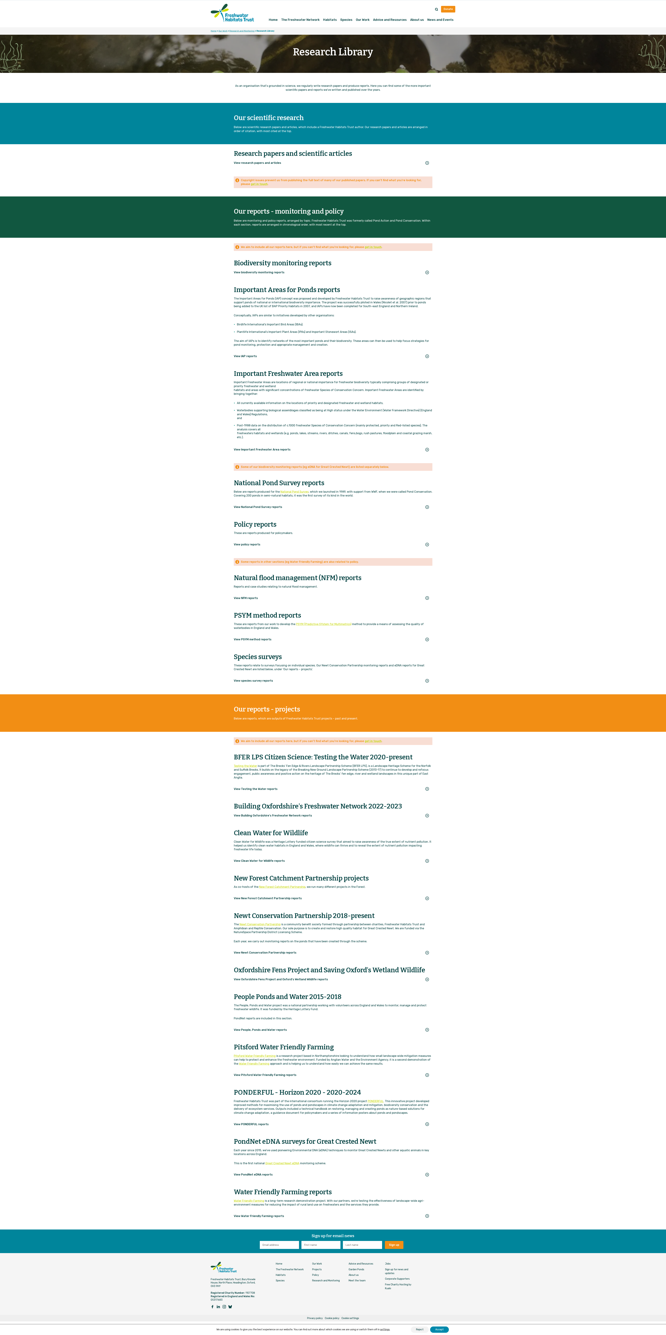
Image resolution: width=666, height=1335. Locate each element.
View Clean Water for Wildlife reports (259, 860)
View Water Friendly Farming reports (259, 1216)
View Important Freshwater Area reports (262, 449)
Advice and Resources (390, 20)
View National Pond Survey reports (258, 507)
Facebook (212, 1306)
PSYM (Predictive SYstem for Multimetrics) (323, 624)
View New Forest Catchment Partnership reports (268, 898)
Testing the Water (245, 766)
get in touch (259, 184)
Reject (420, 1329)
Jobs (388, 1263)
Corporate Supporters (397, 1278)
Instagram (224, 1306)
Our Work (363, 20)
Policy (315, 1275)
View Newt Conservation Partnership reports (265, 952)
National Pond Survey (294, 491)
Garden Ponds (356, 1269)
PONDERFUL (375, 1101)
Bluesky (230, 1306)
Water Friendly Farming (254, 1063)
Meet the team (357, 1280)
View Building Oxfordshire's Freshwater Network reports (273, 815)
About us (417, 20)
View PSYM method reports (252, 639)
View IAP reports (245, 356)
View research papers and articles (257, 163)
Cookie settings (350, 1318)
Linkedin (218, 1306)
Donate (448, 9)
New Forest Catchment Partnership (282, 886)
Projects (317, 1269)
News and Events (440, 20)
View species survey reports (253, 680)
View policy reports (247, 544)
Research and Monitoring (241, 31)
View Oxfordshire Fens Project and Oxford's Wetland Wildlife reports (281, 979)
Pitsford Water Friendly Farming (255, 1056)
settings (385, 1329)
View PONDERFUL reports (251, 1124)
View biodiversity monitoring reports (259, 272)
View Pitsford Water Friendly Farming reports (265, 1075)
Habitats (330, 20)
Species (346, 20)
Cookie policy (332, 1318)
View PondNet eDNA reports (253, 1174)
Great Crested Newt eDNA (282, 1163)
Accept (439, 1329)
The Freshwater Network (300, 20)
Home (273, 20)
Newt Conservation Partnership (260, 924)
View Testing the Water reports (256, 789)
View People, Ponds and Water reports (260, 1029)
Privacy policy (315, 1318)
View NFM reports (246, 598)
